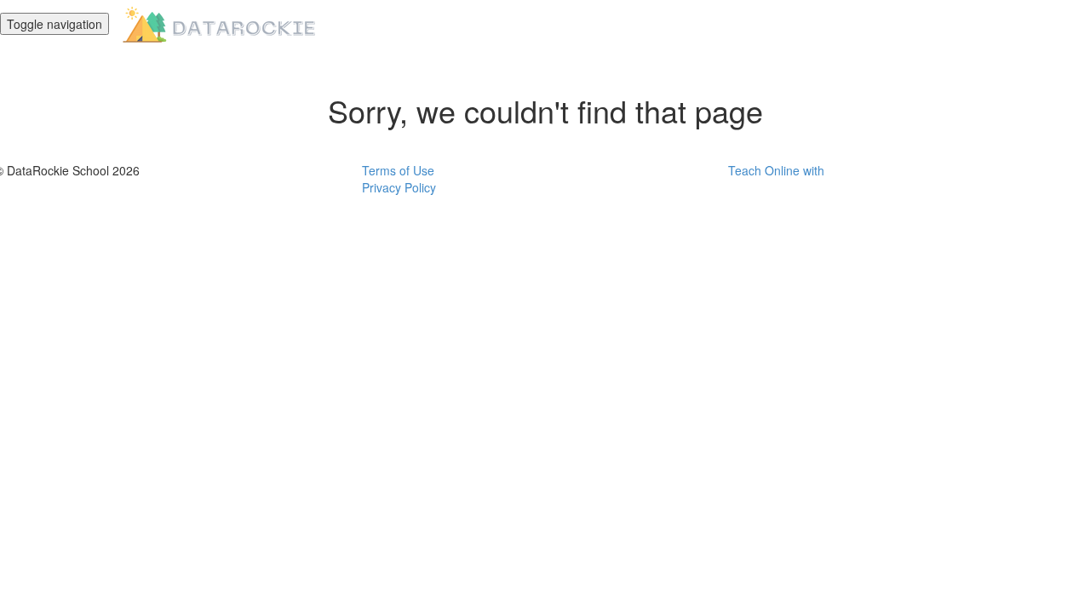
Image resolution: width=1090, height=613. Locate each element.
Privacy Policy (399, 187)
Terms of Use (398, 170)
